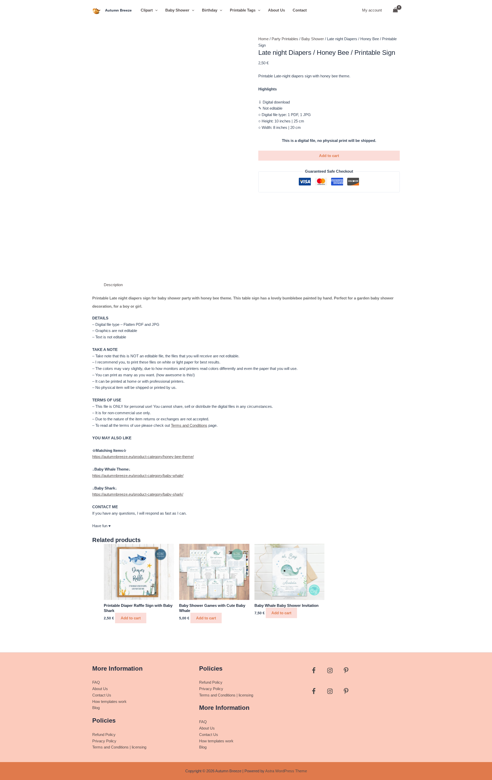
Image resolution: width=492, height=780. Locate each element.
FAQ (96, 682)
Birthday (209, 10)
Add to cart (329, 155)
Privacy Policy (104, 741)
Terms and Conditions (189, 425)
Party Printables (285, 39)
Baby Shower (177, 10)
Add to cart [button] (131, 618)
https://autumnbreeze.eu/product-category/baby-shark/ (137, 494)
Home (263, 39)
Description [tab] (113, 285)
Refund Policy (104, 734)
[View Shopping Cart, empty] (395, 10)
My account (372, 10)
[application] (155, 10)
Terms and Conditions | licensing (119, 747)
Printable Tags (242, 10)
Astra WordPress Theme (286, 771)
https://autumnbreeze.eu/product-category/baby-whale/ (137, 475)
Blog (96, 707)
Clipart (147, 10)
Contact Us (101, 695)
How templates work (109, 701)
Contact (300, 10)
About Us (276, 10)
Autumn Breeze (118, 10)
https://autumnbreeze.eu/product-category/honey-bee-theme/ (143, 456)
